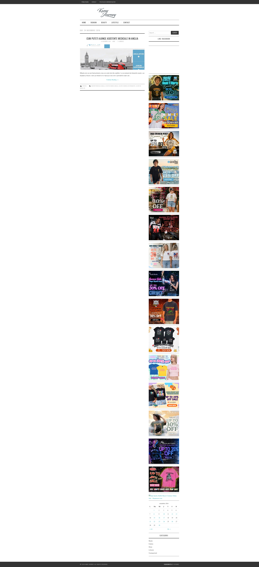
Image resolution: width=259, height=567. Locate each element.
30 (159, 525)
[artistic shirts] (164, 451)
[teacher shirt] (164, 395)
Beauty (104, 22)
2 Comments (120, 41)
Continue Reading (112, 80)
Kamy (114, 41)
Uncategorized (153, 553)
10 (164, 514)
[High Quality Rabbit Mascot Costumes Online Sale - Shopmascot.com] (164, 497)
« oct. (151, 529)
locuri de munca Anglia (111, 86)
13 (176, 514)
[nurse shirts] (164, 255)
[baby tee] (164, 367)
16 (159, 518)
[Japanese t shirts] (164, 115)
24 (164, 521)
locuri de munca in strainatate (127, 86)
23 (159, 521)
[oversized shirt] (164, 199)
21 (150, 521)
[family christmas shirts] (164, 339)
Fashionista (168, 564)
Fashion (94, 22)
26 (172, 521)
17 (164, 518)
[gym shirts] (164, 143)
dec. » (169, 529)
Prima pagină (85, 2)
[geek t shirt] (164, 87)
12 (172, 514)
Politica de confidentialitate (108, 2)
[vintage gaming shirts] (164, 227)
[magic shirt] (164, 283)
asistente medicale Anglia (98, 86)
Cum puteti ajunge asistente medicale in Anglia (112, 38)
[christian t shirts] (164, 171)
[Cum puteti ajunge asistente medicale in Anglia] (112, 57)
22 (154, 521)
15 (154, 518)
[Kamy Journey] (99, 13)
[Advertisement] (164, 60)
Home (84, 22)
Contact (94, 2)
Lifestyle (115, 22)
